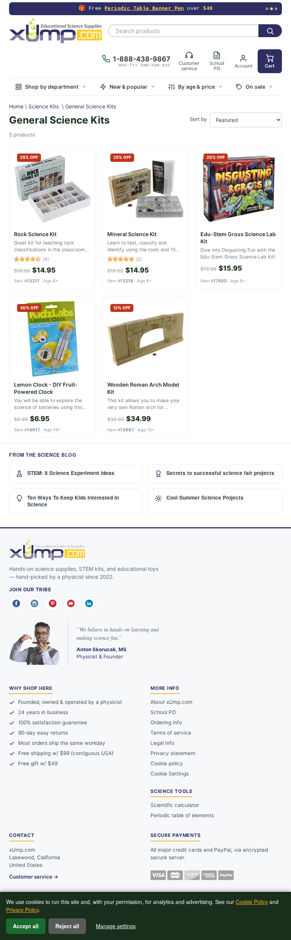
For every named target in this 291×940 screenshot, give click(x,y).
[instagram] (34, 603)
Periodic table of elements (182, 815)
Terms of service (170, 733)
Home (16, 106)
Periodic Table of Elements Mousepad (143, 8)
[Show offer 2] (271, 9)
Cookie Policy (252, 902)
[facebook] (16, 603)
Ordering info (166, 722)
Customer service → (33, 877)
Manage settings (116, 926)
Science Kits (43, 106)
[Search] (270, 30)
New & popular (129, 86)
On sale (255, 86)
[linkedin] (89, 603)
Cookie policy (166, 763)
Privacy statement (173, 753)
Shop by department (52, 86)
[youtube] (71, 603)
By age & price (196, 86)
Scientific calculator (174, 805)
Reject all (67, 926)
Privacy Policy (22, 909)
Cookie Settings (169, 774)
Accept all (26, 926)
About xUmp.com (171, 702)
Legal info (162, 743)
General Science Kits (90, 106)
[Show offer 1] (267, 9)
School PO (163, 712)
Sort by (198, 119)
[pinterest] (52, 603)
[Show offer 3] (276, 9)
